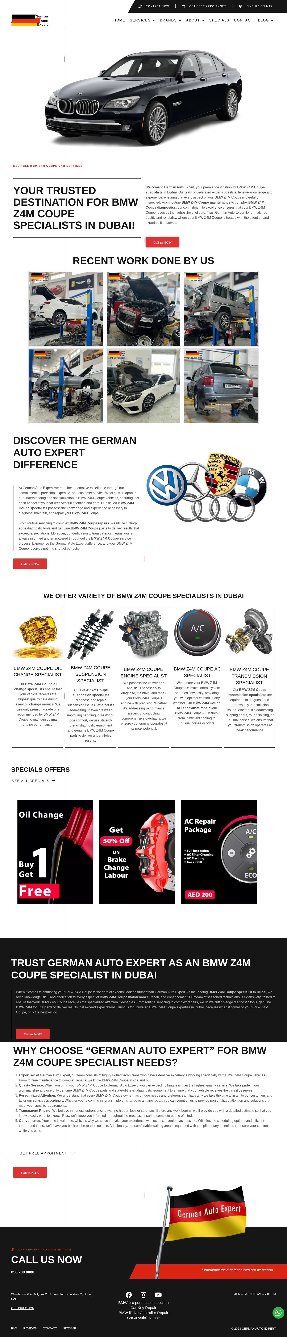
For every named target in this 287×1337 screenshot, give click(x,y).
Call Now (55, 852)
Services (140, 20)
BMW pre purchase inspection (143, 1303)
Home (119, 20)
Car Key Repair (143, 1308)
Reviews (30, 1328)
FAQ (14, 1328)
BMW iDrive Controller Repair (143, 1313)
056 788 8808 (22, 1272)
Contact (243, 20)
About (193, 20)
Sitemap (69, 1328)
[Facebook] (129, 1295)
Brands (168, 20)
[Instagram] (143, 1295)
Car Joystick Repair (143, 1318)
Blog (263, 20)
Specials (219, 20)
